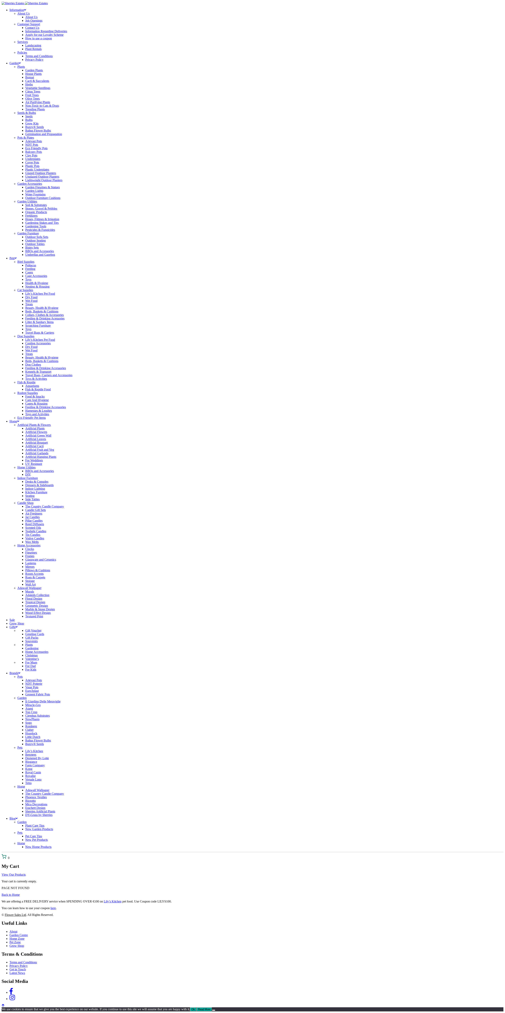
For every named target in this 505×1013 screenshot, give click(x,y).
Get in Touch (17, 969)
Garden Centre (18, 935)
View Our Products (14, 874)
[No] (213, 1010)
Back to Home (11, 894)
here (53, 908)
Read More (204, 1009)
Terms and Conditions (23, 962)
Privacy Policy (18, 965)
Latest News (17, 973)
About (13, 931)
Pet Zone (15, 942)
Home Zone (16, 938)
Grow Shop (16, 945)
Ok (193, 1009)
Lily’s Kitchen (113, 901)
